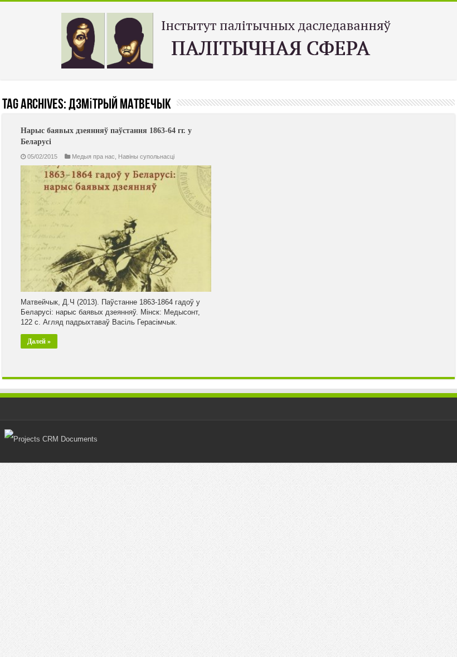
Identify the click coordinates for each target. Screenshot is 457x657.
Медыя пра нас (93, 156)
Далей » (39, 341)
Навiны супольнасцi (146, 156)
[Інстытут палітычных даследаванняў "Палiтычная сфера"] (228, 38)
